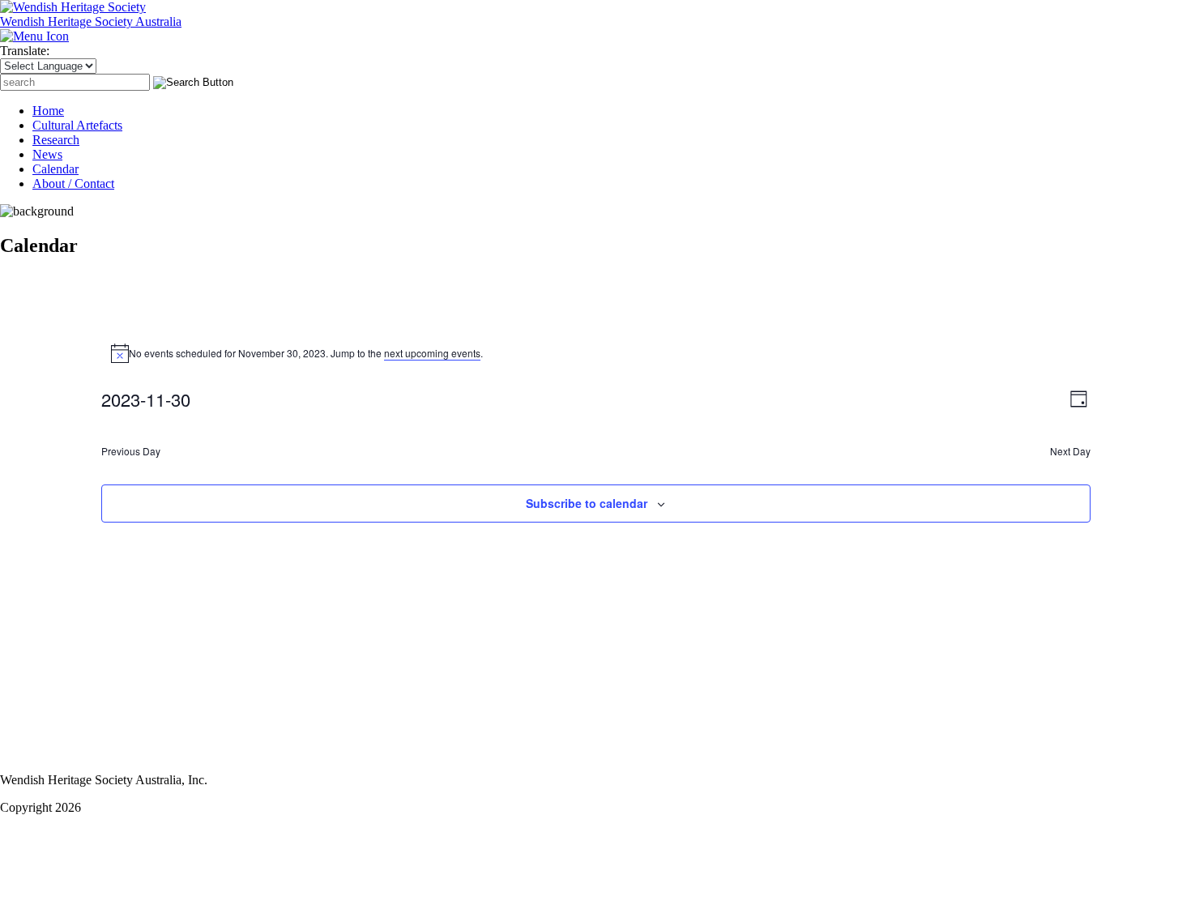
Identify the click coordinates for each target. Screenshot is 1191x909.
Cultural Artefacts (77, 125)
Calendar (55, 169)
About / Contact (73, 183)
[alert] (596, 353)
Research (55, 140)
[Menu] (34, 36)
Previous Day (130, 451)
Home (48, 110)
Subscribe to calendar (586, 503)
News (47, 154)
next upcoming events (432, 353)
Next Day (1070, 451)
